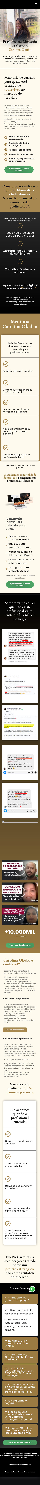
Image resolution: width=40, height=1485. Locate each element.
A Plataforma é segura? (16, 1402)
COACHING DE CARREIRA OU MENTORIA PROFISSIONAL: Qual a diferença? (19, 1372)
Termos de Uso (10, 1472)
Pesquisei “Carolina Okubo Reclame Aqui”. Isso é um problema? (18, 1430)
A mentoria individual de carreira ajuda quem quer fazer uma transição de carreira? (20, 1388)
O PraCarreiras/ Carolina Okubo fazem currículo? (19, 1357)
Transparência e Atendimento (20, 1464)
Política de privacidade (26, 1472)
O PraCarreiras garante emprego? (17, 1299)
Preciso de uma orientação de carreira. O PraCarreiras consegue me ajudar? (19, 1415)
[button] (36, 4)
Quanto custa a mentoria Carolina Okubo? (16, 1343)
